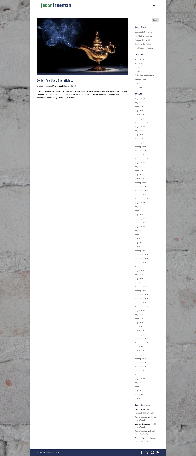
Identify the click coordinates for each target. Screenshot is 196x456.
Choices (138, 67)
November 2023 (141, 191)
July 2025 (139, 131)
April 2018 (139, 347)
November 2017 (141, 367)
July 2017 (139, 383)
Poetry (137, 83)
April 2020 (139, 283)
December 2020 (141, 254)
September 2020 (141, 267)
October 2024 (140, 155)
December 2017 (141, 363)
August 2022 (140, 227)
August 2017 (140, 379)
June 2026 (139, 107)
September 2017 (141, 375)
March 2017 (139, 399)
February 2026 (141, 119)
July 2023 (139, 207)
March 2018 (139, 350)
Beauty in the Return (143, 44)
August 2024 (140, 163)
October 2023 (140, 195)
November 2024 (141, 151)
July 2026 (139, 103)
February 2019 (141, 335)
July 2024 (139, 167)
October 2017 (140, 370)
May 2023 (139, 215)
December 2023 (141, 187)
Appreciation (140, 63)
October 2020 (140, 263)
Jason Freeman (45, 86)
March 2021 (139, 247)
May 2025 (139, 135)
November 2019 (141, 299)
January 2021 (140, 251)
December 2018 (141, 339)
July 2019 (139, 315)
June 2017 (139, 386)
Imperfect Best (70, 86)
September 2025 (141, 123)
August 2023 (140, 203)
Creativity (138, 71)
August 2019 (140, 310)
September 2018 (141, 343)
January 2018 (140, 359)
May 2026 (139, 111)
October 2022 (140, 223)
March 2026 (139, 115)
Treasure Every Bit (142, 40)
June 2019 (139, 319)
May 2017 (139, 390)
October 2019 (140, 303)
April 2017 (139, 395)
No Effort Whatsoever (143, 36)
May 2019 (139, 323)
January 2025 (140, 147)
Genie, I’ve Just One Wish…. (55, 80)
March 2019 (139, 330)
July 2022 (139, 231)
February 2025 (141, 143)
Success (138, 87)
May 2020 (139, 279)
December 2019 (141, 294)
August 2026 (140, 99)
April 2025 (139, 139)
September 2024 (141, 159)
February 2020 (141, 287)
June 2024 (139, 171)
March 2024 (139, 179)
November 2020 (141, 259)
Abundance (139, 59)
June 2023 (139, 211)
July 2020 (139, 274)
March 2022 (139, 239)
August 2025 (140, 127)
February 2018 (141, 355)
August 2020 (140, 271)
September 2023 (141, 199)
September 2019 (141, 307)
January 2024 (140, 183)
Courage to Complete (143, 32)
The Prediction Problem (144, 48)
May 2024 (139, 175)
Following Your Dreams (144, 75)
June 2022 (139, 234)
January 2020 (140, 291)
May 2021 (139, 243)
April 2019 (139, 327)
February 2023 (141, 219)
